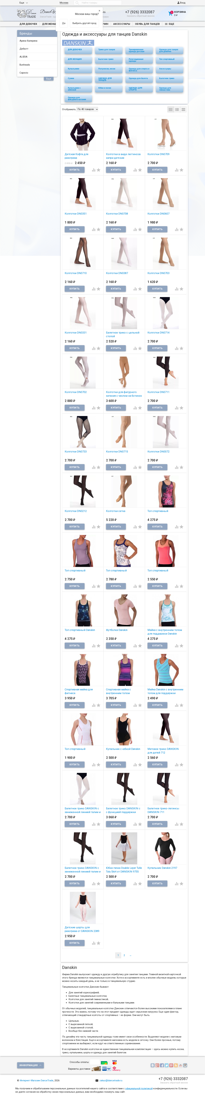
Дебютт (24, 48)
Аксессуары (121, 24)
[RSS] (176, 1065)
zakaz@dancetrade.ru (108, 1080)
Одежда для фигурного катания (77, 98)
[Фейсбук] (162, 1065)
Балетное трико (105, 59)
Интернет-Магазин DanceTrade (36, 1080)
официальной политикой (139, 1088)
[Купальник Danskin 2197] (166, 848)
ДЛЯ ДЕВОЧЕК (28, 24)
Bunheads (25, 64)
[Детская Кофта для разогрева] (83, 134)
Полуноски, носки (106, 69)
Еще (22, 2)
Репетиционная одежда (136, 60)
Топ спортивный (166, 59)
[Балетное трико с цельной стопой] (124, 312)
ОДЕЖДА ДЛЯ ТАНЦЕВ (105, 79)
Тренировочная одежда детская (136, 50)
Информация (29, 1065)
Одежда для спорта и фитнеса (139, 70)
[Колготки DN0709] (166, 134)
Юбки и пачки (104, 88)
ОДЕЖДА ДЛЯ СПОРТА (135, 89)
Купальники (73, 69)
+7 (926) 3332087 (140, 12)
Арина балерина (28, 40)
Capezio (24, 72)
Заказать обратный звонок (141, 16)
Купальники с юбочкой (74, 89)
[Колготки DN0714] (166, 312)
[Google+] (157, 1065)
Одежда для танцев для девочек (168, 50)
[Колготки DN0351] (83, 193)
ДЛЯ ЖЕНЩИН (51, 24)
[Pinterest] (171, 1065)
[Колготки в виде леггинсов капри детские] (124, 134)
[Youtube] (181, 1065)
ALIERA (23, 56)
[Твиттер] (167, 1065)
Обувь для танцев (147, 24)
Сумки (71, 78)
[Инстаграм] (185, 1065)
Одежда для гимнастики (165, 89)
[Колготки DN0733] (83, 431)
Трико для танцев (106, 49)
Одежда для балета (138, 78)
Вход (181, 2)
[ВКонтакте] (153, 1065)
